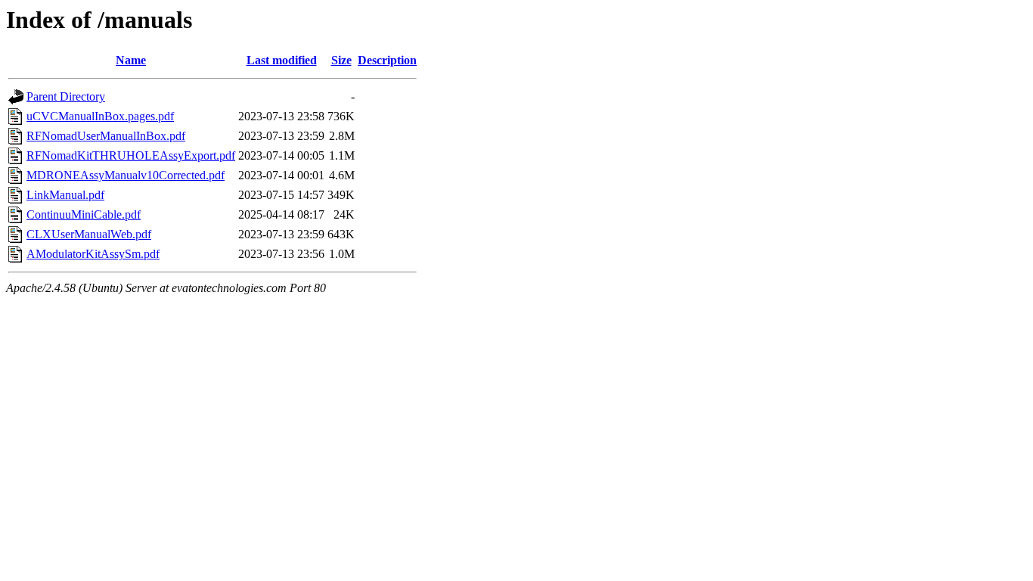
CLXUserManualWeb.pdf (88, 234)
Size (341, 60)
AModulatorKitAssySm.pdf (93, 253)
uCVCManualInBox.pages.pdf (100, 116)
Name (131, 60)
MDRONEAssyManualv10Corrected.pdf (125, 175)
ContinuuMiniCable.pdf (83, 214)
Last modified (282, 60)
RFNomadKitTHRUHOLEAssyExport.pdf (130, 155)
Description (387, 60)
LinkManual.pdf (65, 194)
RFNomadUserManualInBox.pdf (105, 135)
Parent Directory (65, 96)
